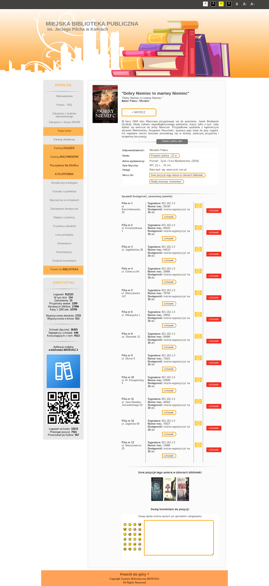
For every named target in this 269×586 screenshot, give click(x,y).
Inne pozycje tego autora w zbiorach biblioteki (177, 175)
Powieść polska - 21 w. (164, 155)
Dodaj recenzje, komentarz (166, 181)
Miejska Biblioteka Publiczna (92, 24)
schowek (169, 216)
